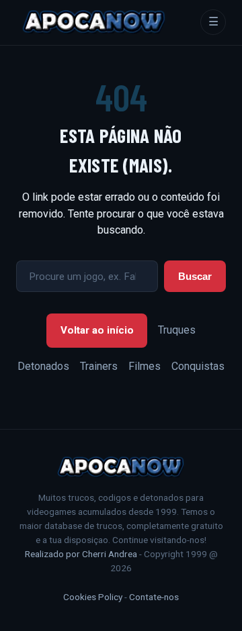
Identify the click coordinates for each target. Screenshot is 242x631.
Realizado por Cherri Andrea (81, 553)
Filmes (144, 366)
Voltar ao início (97, 330)
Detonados (43, 366)
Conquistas (198, 366)
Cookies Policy (92, 596)
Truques (177, 330)
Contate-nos (154, 596)
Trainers (99, 366)
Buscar (195, 276)
